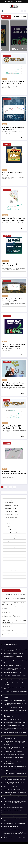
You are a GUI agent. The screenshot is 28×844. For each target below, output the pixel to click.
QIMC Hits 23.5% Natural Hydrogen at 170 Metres (12, 611)
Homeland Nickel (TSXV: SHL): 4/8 (11, 514)
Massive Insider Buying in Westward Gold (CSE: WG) (14, 813)
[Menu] (2, 11)
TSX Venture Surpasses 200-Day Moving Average (13, 128)
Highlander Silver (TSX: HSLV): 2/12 (11, 571)
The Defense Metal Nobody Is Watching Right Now (13, 707)
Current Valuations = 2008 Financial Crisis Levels (13, 653)
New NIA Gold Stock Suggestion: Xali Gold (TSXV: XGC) (14, 816)
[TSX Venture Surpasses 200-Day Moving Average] (14, 109)
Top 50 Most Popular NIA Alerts (9, 497)
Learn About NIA (7, 580)
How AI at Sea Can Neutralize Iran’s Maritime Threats (14, 725)
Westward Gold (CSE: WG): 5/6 (11, 511)
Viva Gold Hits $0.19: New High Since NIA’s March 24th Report (13, 219)
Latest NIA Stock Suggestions (9, 500)
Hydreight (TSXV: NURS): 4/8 (10, 568)
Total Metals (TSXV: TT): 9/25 (10, 544)
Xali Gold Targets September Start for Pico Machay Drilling (13, 607)
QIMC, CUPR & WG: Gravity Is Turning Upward (13, 751)
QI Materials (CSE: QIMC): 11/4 (10, 535)
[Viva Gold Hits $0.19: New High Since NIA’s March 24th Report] (14, 200)
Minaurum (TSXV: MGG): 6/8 (10, 556)
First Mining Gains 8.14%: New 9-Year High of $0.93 (13, 300)
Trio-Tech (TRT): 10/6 (8, 541)
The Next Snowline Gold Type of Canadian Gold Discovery (15, 722)
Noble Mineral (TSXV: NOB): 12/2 (11, 532)
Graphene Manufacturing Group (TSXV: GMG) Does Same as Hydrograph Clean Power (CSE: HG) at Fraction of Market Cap (15, 803)
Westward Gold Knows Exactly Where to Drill (12, 719)
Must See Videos (7, 577)
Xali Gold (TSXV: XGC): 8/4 (10, 502)
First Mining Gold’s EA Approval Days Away (12, 672)
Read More (23, 92)
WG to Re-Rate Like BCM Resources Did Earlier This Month (14, 473)
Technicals (5, 215)
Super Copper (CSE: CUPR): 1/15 (11, 526)
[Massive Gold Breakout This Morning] (14, 154)
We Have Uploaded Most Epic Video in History (13, 665)
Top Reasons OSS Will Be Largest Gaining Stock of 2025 (15, 766)
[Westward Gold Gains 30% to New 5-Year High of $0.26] (14, 409)
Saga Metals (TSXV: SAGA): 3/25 (11, 517)
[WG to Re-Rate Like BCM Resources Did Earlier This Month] (14, 453)
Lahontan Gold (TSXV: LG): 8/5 (10, 550)
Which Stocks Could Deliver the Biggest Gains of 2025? (14, 838)
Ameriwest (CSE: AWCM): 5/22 (10, 508)
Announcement (5, 260)
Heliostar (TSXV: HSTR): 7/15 (10, 553)
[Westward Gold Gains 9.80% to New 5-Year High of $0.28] (14, 65)
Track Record (6, 583)
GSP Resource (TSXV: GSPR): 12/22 (11, 529)
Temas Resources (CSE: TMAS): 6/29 (11, 505)
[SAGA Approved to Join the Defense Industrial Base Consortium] (14, 245)
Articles (4, 78)
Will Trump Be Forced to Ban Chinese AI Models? (13, 807)
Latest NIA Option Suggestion (9, 574)
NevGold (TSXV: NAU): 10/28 (10, 538)
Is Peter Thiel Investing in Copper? (10, 786)
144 (10, 487)
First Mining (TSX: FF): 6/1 (9, 559)
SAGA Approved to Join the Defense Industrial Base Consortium (12, 265)
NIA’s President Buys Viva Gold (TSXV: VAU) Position (14, 810)
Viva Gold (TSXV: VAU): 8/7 (10, 547)
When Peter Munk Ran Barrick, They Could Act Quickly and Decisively (13, 384)
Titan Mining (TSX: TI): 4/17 (10, 565)
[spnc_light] (25, 11)
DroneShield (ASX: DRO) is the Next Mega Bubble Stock (14, 700)
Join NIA (5, 586)
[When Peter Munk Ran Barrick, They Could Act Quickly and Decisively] (14, 368)
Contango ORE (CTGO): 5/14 (10, 562)
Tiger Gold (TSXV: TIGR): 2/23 (10, 520)
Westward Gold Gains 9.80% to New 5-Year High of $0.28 (13, 83)
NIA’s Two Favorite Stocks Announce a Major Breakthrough (13, 624)
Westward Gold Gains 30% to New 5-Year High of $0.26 (12, 427)
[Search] (21, 11)
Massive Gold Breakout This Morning (12, 174)
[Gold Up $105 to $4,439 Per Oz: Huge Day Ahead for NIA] (14, 35)
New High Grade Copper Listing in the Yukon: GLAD (14, 754)
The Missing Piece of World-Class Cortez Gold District (14, 789)
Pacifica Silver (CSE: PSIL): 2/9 (10, 523)
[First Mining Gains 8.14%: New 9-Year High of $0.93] (14, 286)
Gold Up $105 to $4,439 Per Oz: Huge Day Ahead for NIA (13, 49)
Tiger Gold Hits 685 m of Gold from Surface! (11, 633)
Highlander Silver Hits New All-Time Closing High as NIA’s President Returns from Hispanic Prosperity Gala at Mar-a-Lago (15, 833)
